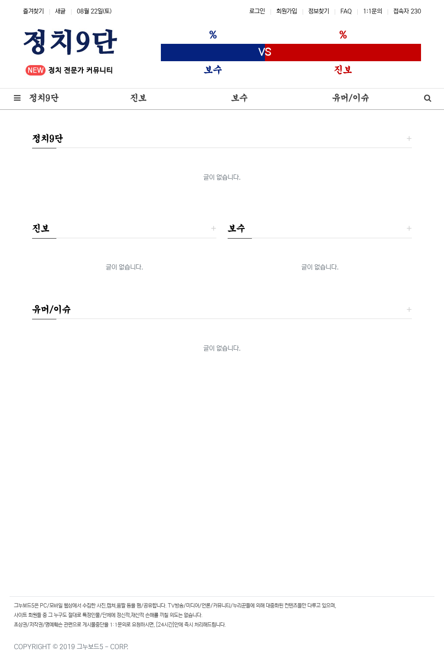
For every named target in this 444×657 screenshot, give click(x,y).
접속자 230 (407, 11)
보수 (236, 228)
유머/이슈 (51, 309)
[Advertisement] (222, 478)
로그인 (257, 11)
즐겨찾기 (33, 11)
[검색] (427, 99)
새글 (60, 11)
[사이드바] (17, 99)
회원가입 (286, 11)
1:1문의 (372, 11)
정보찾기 (318, 11)
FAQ (346, 11)
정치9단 (47, 138)
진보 (40, 228)
